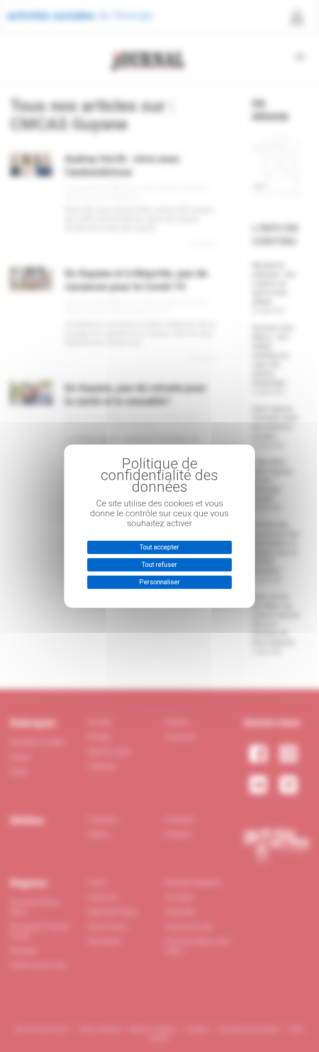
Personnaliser (159, 582)
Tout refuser (159, 565)
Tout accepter (159, 547)
